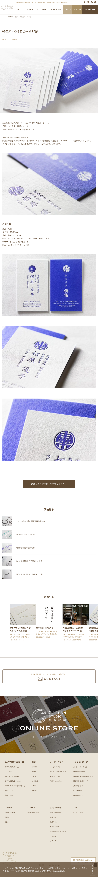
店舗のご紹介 (9, 795)
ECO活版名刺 (77, 790)
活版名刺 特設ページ (79, 771)
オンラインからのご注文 (58, 771)
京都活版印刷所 (10, 812)
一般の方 (53, 836)
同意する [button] (92, 869)
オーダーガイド (55, 767)
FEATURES (41, 9)
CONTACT (67, 9)
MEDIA (34, 790)
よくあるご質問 (78, 812)
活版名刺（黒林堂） (79, 781)
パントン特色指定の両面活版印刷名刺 (30, 521)
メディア (53, 841)
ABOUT (19, 9)
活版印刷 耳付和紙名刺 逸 (82, 776)
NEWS (34, 771)
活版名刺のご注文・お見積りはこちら (49, 484)
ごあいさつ (8, 771)
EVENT (34, 776)
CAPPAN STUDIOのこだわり (14, 781)
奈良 (6, 822)
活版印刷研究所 (78, 795)
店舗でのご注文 (55, 776)
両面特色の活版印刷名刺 (25, 534)
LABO (34, 786)
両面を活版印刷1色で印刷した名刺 (29, 561)
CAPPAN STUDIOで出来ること (15, 786)
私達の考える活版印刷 (12, 776)
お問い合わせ (54, 817)
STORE (78, 9)
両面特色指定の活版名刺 (25, 548)
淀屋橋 (7, 817)
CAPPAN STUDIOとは (12, 767)
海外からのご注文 (56, 781)
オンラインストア (49, 737)
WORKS (30, 9)
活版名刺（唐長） (78, 786)
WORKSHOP (36, 781)
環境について (9, 790)
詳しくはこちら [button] (59, 871)
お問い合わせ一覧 (56, 812)
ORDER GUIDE (55, 9)
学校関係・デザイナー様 (58, 831)
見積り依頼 (53, 822)
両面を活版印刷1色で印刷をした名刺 (30, 574)
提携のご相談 (54, 827)
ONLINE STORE (90, 9)
